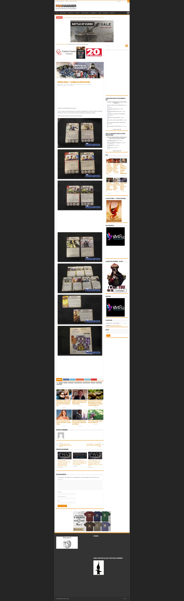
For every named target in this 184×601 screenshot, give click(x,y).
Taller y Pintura (63, 12)
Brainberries (64, 407)
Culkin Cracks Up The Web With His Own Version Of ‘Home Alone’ (79, 402)
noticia (86, 84)
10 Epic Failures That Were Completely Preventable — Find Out (109, 168)
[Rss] (117, 1)
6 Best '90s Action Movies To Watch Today (123, 186)
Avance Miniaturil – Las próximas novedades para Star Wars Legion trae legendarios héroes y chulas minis (95, 463)
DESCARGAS (105, 12)
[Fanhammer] (66, 6)
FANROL (66, 1)
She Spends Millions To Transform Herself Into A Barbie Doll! (123, 168)
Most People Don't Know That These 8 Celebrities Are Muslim (79, 422)
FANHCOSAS (70, 12)
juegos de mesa (82, 84)
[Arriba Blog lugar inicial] (92, 31)
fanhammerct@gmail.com (116, 325)
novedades (99, 382)
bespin (61, 382)
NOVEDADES (93, 12)
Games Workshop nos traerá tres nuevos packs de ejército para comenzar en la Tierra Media (80, 462)
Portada (59, 44)
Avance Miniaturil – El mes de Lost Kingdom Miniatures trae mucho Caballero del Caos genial (81, 17)
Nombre (60, 491)
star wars (89, 84)
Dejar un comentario (63, 85)
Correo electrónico (62, 496)
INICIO (57, 12)
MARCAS (77, 12)
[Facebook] (118, 1)
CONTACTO (112, 12)
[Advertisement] (80, 97)
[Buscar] (128, 1)
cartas (65, 382)
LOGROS (100, 12)
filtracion (71, 382)
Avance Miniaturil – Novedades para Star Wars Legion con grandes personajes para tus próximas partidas (64, 463)
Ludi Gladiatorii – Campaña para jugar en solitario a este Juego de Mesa (93, 445)
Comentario (60, 479)
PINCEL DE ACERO (73, 1)
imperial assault (64, 44)
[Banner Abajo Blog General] (92, 521)
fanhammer (61, 84)
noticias (93, 382)
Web (59, 500)
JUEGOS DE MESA (84, 12)
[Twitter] (119, 1)
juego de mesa (86, 382)
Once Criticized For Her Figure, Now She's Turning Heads (63, 422)
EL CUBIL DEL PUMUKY (59, 1)
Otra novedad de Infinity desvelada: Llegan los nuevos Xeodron (65, 445)
